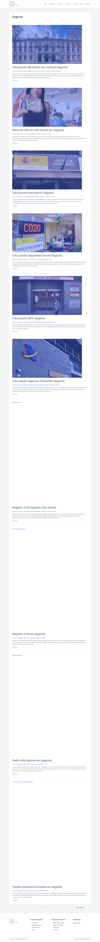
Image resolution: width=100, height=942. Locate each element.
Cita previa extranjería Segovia (33, 193)
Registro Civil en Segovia (28, 634)
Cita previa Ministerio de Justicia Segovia (40, 67)
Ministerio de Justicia (34, 71)
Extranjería (31, 196)
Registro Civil (32, 511)
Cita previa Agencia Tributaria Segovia (38, 381)
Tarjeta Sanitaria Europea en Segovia (37, 887)
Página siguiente (81, 907)
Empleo (31, 322)
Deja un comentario (17, 71)
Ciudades (68, 4)
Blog (82, 4)
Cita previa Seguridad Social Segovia (37, 255)
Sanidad (25, 890)
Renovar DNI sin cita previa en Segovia (38, 130)
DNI (30, 134)
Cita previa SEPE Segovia (28, 318)
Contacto (87, 4)
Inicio (45, 4)
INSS (30, 259)
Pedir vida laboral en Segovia (32, 760)
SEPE (39, 322)
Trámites (60, 4)
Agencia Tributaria (28, 385)
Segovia (42, 71)
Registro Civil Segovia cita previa (34, 507)
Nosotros (76, 4)
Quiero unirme (76, 923)
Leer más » (15, 80)
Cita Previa (51, 4)
